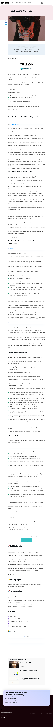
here (22, 149)
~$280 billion (12, 278)
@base (31, 521)
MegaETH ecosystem (20, 618)
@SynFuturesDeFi (28, 516)
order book (22, 596)
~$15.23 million (21, 176)
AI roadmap (20, 479)
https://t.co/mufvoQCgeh (21, 524)
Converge (19, 555)
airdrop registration (24, 584)
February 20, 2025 (24, 529)
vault (15, 145)
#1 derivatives (16, 281)
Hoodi (26, 559)
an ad (23, 74)
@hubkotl (12, 643)
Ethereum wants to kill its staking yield (29, 678)
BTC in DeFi (25, 621)
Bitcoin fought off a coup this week (29, 670)
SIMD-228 (21, 551)
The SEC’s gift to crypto (26, 662)
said (14, 222)
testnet (19, 602)
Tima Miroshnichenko (15, 124)
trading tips (13, 616)
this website (33, 506)
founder (17, 626)
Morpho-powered (26, 564)
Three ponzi (12, 623)
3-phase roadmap (17, 440)
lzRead (36, 570)
